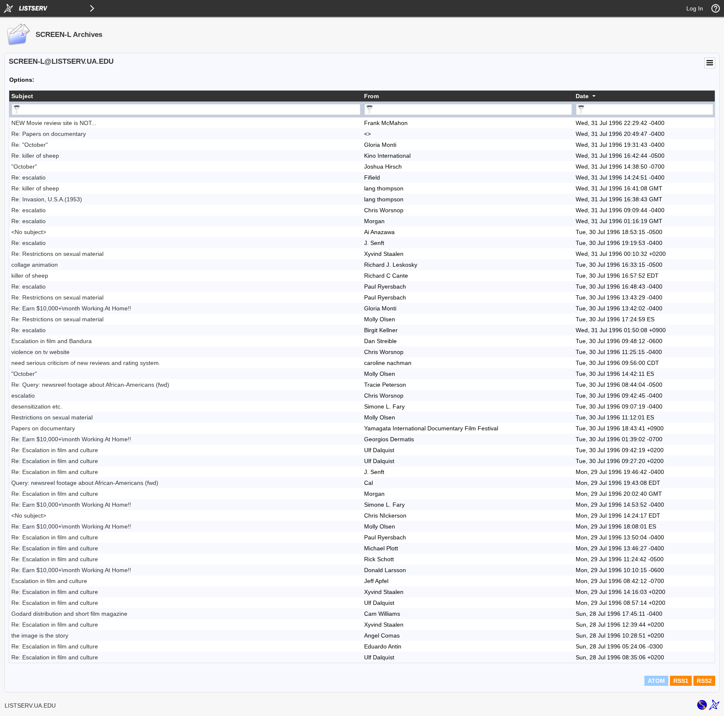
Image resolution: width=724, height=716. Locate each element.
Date (582, 96)
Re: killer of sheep (35, 155)
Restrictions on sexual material (52, 417)
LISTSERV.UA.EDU (30, 705)
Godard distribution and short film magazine (69, 613)
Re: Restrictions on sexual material (57, 253)
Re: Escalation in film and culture (54, 450)
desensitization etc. (36, 406)
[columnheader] (185, 96)
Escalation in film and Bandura (51, 341)
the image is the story (39, 635)
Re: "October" (29, 144)
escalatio (23, 395)
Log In (694, 8)
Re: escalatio (28, 177)
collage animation (34, 264)
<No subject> (28, 232)
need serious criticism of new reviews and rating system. (85, 362)
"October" (24, 166)
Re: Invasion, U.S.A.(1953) (46, 199)
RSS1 (680, 680)
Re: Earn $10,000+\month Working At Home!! (71, 308)
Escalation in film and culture (49, 581)
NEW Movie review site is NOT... (53, 123)
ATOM (656, 680)
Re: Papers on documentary (48, 133)
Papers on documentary (43, 428)
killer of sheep (29, 275)
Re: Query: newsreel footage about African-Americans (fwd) (90, 384)
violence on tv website (40, 352)
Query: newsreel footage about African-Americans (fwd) (84, 482)
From (371, 96)
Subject (22, 96)
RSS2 (704, 680)
